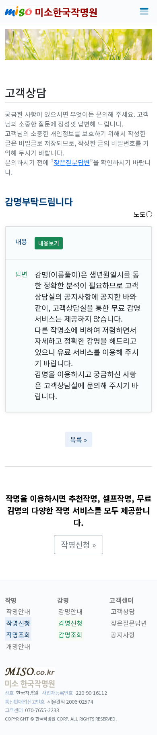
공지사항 (123, 634)
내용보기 (48, 243)
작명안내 (18, 612)
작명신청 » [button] (78, 544)
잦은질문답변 (72, 162)
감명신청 (70, 623)
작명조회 (18, 634)
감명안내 (70, 612)
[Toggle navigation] (144, 12)
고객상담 (123, 612)
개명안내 (18, 646)
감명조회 (70, 634)
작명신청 (18, 623)
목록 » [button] (78, 439)
